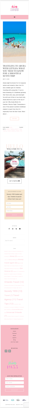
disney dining (13, 259)
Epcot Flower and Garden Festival (12, 265)
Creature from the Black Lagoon (11, 253)
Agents (14, 337)
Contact (14, 333)
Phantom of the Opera (9, 285)
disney (13, 256)
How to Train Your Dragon (10, 278)
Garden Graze (13, 274)
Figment (15, 271)
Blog (11, 127)
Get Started (13, 181)
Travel (5, 131)
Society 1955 (14, 7)
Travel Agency (11, 131)
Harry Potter (15, 276)
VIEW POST (14, 118)
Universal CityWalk (15, 307)
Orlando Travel (14, 282)
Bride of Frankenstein (18, 251)
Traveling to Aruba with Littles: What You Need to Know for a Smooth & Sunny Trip (14, 70)
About (14, 335)
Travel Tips (19, 131)
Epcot (20, 263)
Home (14, 331)
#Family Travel (10, 129)
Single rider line (17, 287)
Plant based (18, 285)
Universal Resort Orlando (13, 316)
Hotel (21, 276)
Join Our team (14, 342)
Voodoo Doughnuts (18, 319)
